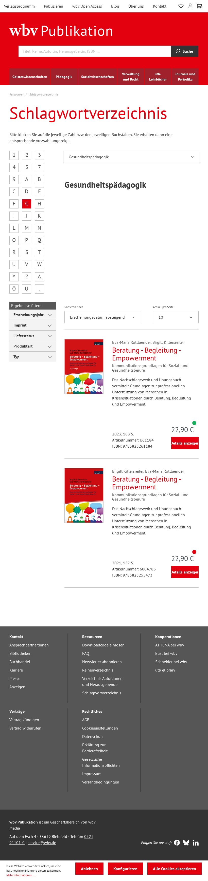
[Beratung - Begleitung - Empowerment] (83, 366)
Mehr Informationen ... (21, 875)
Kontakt (159, 6)
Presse (14, 678)
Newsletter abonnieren (102, 661)
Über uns (136, 6)
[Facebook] (175, 843)
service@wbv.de (42, 842)
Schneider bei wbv (171, 661)
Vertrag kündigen (24, 719)
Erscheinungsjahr (28, 314)
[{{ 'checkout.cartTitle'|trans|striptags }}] (199, 6)
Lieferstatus (23, 335)
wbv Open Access (87, 6)
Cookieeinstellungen (100, 728)
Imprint (20, 325)
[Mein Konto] (190, 5)
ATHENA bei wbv (169, 644)
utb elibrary (165, 670)
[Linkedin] (194, 843)
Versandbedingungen (100, 781)
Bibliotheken (20, 653)
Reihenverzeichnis (97, 670)
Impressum (91, 773)
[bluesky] (185, 843)
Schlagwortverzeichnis (101, 692)
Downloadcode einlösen (103, 644)
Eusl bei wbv (166, 653)
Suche (188, 51)
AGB (85, 719)
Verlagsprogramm (19, 6)
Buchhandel (19, 661)
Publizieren (53, 6)
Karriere (16, 670)
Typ (16, 356)
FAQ (85, 653)
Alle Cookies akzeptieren (174, 868)
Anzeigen (17, 686)
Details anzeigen (185, 443)
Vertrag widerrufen (25, 728)
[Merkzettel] (181, 5)
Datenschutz (92, 736)
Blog (115, 6)
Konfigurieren (125, 868)
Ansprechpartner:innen (29, 644)
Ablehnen (89, 868)
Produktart (23, 346)
